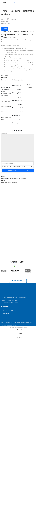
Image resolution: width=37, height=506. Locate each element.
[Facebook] (2, 123)
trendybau (4, 77)
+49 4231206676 (6, 106)
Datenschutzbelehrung (9, 435)
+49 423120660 (5, 101)
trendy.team (13, 19)
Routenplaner (12, 170)
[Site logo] (18, 2)
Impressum (6, 438)
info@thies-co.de (6, 112)
